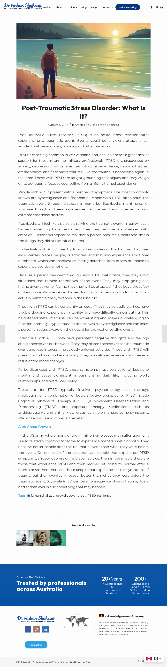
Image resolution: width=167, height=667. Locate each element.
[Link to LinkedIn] (161, 7)
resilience (104, 495)
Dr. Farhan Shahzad (105, 124)
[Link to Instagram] (156, 7)
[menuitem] (29, 7)
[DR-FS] (23, 9)
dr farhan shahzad (41, 495)
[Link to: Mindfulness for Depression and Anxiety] (58, 538)
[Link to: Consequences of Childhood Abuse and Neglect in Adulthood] (24, 538)
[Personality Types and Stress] (2, 334)
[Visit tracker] (77, 627)
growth (61, 495)
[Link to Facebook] (151, 7)
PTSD (91, 495)
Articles (80, 124)
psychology (77, 495)
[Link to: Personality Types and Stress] (41, 538)
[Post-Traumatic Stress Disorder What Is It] (83, 61)
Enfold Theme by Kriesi (80, 662)
